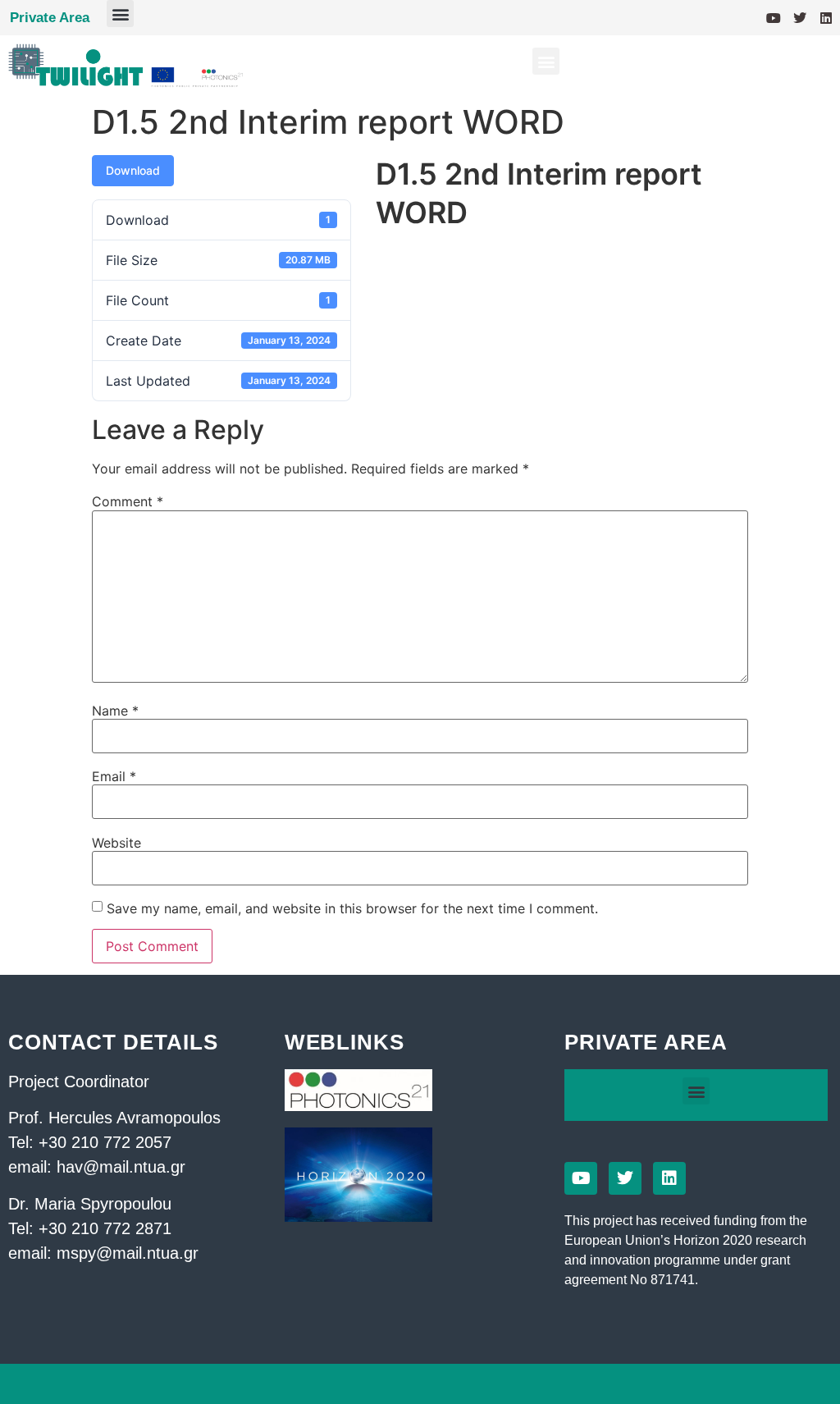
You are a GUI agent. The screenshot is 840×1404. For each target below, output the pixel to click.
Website (116, 842)
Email (114, 776)
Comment (127, 501)
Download (133, 170)
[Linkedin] (826, 18)
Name (115, 710)
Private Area (49, 17)
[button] (120, 13)
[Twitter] (800, 18)
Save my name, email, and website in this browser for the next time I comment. (352, 908)
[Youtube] (773, 18)
